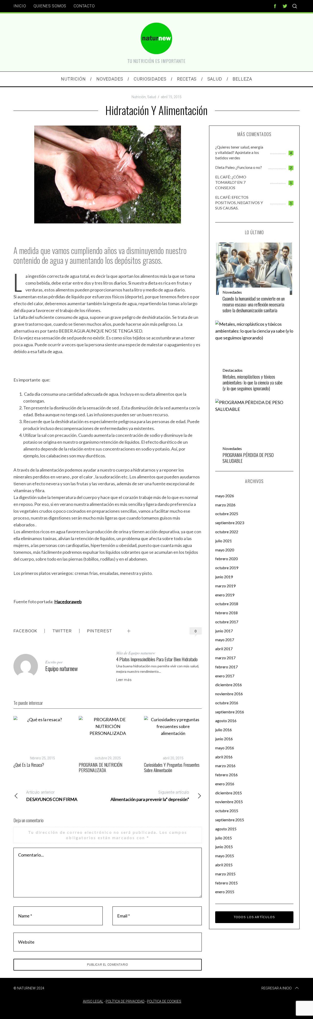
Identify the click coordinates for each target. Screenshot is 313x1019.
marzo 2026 (225, 504)
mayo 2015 (224, 855)
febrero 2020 (226, 558)
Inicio (19, 6)
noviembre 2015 (229, 801)
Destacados (233, 370)
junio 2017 (224, 630)
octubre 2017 (226, 621)
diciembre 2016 (228, 684)
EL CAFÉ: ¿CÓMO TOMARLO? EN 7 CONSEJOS (230, 182)
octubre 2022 (226, 531)
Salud (151, 97)
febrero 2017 (226, 666)
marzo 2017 (225, 657)
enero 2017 (224, 675)
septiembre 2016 (229, 711)
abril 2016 (224, 756)
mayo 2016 (224, 747)
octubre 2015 (226, 810)
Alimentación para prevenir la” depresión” (150, 796)
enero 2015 (224, 891)
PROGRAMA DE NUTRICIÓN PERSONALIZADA (100, 768)
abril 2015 (224, 864)
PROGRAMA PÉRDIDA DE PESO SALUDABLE (248, 457)
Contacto (84, 6)
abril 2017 (224, 648)
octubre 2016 (226, 702)
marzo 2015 (225, 873)
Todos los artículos (254, 917)
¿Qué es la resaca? (28, 765)
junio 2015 (224, 846)
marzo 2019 (225, 585)
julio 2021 (223, 540)
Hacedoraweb (68, 601)
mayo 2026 (224, 495)
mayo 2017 (224, 639)
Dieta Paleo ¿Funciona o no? (238, 167)
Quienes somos (50, 6)
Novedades (232, 292)
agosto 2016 (225, 720)
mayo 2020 (224, 549)
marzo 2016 (225, 765)
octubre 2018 (226, 603)
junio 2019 (224, 576)
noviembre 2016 (229, 693)
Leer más (124, 680)
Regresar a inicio (276, 988)
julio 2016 (223, 729)
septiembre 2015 (229, 819)
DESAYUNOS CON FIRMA (51, 796)
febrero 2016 (226, 774)
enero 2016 (224, 783)
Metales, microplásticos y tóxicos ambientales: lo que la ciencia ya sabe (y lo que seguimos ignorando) (252, 382)
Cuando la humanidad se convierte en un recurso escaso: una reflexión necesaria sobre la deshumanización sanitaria (254, 304)
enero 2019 (224, 594)
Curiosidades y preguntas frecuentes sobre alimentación (172, 768)
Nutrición (139, 97)
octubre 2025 (226, 513)
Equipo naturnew (61, 668)
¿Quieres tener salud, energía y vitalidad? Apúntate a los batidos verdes (239, 152)
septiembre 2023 (229, 522)
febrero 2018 (226, 612)
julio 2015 (223, 837)
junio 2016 (224, 738)
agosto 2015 (225, 828)
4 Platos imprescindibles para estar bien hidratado (157, 659)
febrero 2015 (226, 882)
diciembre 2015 (228, 792)
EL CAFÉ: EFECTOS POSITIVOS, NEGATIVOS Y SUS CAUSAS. (239, 202)
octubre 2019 (226, 567)
